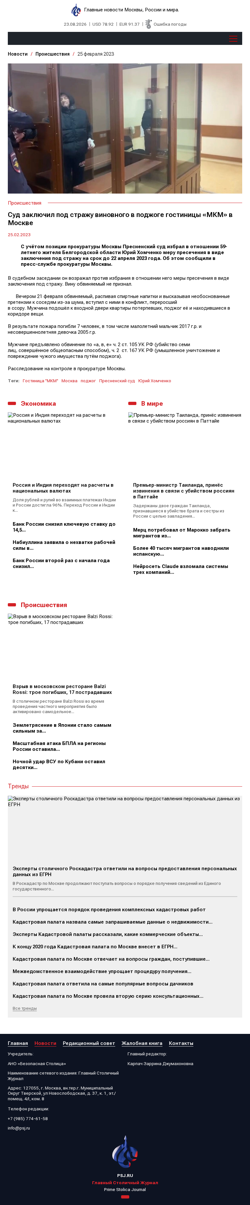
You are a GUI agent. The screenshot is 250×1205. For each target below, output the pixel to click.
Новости (18, 54)
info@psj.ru (19, 1128)
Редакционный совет (89, 1043)
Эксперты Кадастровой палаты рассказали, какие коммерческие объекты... (108, 934)
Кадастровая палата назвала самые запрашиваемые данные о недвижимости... (113, 922)
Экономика (38, 403)
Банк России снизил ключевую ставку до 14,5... (64, 527)
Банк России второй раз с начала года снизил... (61, 563)
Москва (69, 380)
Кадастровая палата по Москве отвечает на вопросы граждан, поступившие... (111, 959)
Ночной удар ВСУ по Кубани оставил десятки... (59, 764)
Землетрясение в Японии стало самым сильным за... (62, 728)
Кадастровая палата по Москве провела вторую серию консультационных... (108, 996)
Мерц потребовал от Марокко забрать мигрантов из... (181, 533)
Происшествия (52, 54)
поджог (88, 380)
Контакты (181, 1043)
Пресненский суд (117, 380)
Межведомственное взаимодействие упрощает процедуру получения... (102, 971)
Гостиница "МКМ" (40, 380)
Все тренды (25, 1008)
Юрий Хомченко (154, 380)
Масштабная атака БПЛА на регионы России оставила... (59, 746)
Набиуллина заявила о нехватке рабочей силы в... (64, 545)
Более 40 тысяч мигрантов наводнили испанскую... (181, 551)
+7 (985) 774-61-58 (28, 1118)
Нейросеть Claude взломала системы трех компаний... (180, 569)
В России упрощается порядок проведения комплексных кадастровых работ (109, 910)
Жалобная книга (142, 1043)
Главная (18, 1043)
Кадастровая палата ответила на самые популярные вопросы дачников (103, 984)
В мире (152, 403)
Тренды (18, 786)
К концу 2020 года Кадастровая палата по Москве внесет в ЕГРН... (95, 947)
